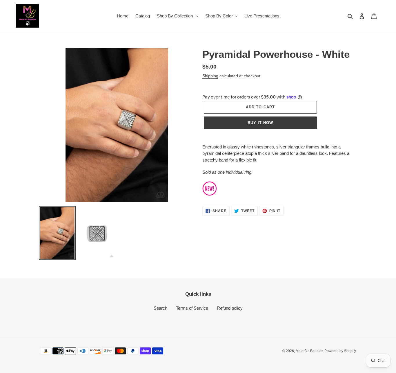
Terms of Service (192, 308)
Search (160, 308)
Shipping (210, 75)
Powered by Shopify (340, 351)
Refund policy (230, 308)
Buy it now (260, 123)
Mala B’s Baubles (309, 351)
